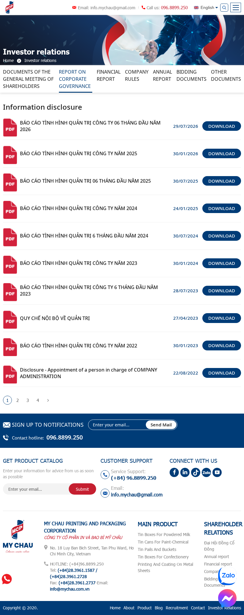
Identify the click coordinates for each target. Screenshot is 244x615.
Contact (198, 607)
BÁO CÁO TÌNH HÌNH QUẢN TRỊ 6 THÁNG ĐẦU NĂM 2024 (84, 235)
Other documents (226, 75)
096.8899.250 (174, 7)
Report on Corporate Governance (75, 79)
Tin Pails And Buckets (157, 549)
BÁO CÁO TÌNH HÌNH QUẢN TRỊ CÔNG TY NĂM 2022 (78, 345)
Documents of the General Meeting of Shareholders (28, 79)
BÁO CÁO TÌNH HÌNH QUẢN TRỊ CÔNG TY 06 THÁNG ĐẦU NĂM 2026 (90, 126)
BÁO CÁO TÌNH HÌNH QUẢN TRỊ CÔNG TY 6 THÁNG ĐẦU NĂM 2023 (89, 290)
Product (144, 607)
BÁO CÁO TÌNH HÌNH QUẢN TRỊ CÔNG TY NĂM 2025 (78, 153)
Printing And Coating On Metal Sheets (165, 567)
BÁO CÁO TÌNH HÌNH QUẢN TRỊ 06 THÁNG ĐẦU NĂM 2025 (85, 181)
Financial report (109, 75)
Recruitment (177, 607)
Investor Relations (224, 607)
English (207, 7)
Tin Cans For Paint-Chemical (163, 541)
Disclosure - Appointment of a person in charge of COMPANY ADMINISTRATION (88, 373)
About (128, 607)
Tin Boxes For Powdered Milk (164, 534)
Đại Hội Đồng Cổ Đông (219, 546)
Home (115, 607)
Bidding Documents (191, 75)
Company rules (136, 75)
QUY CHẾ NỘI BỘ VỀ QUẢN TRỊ (55, 318)
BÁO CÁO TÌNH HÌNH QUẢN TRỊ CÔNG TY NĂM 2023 (78, 263)
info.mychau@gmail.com (112, 7)
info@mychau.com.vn (70, 588)
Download (221, 126)
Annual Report (162, 75)
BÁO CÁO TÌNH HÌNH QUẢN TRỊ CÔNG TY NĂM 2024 (78, 208)
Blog (159, 607)
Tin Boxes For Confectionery (163, 556)
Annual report (216, 556)
